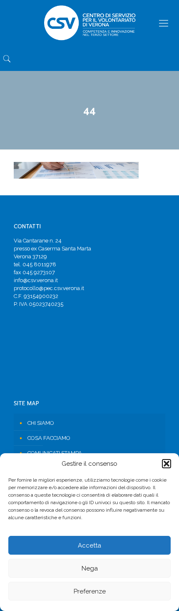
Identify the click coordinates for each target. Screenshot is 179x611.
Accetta (89, 545)
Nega (90, 568)
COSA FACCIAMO (48, 438)
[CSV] (89, 23)
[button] (166, 464)
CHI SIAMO (40, 423)
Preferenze (90, 591)
